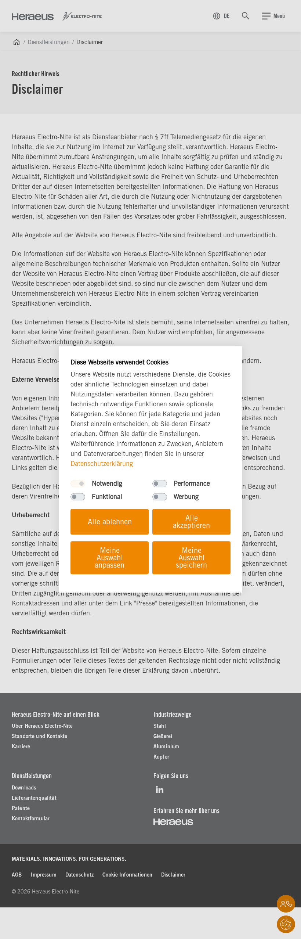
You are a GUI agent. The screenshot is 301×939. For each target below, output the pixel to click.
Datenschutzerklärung (101, 464)
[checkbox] (77, 484)
